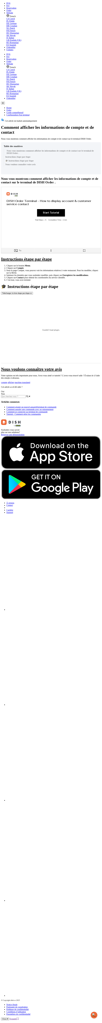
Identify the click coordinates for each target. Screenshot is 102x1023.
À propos (10, 503)
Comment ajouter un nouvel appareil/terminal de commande (31, 407)
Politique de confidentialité (17, 1009)
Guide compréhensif (14, 112)
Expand (13, 1019)
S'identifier (10, 47)
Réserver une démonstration (12, 434)
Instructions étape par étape (17, 157)
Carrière (9, 510)
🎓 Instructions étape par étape (19, 161)
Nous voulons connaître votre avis (20, 164)
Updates (9, 50)
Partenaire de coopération (17, 1007)
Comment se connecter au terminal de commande (27, 412)
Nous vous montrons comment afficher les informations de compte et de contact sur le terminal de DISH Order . (50, 152)
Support (9, 512)
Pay (8, 6)
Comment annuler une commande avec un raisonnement (29, 409)
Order (8, 10)
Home (9, 108)
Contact (9, 505)
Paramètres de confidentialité (18, 1014)
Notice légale (11, 1004)
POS (8, 3)
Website (9, 13)
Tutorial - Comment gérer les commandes (23, 414)
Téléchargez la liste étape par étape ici (17, 293)
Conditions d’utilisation (16, 1012)
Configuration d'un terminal (17, 115)
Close (4, 1019)
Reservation (11, 8)
